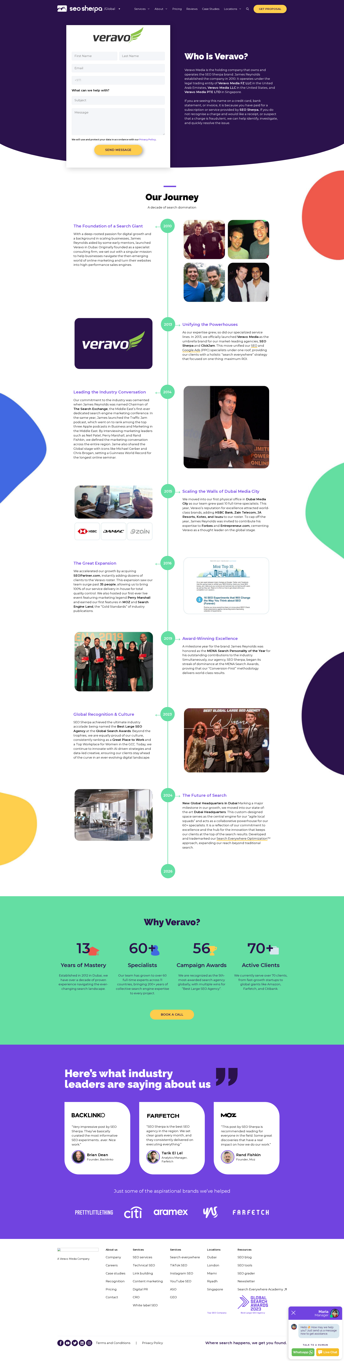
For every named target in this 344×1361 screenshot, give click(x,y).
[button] (247, 9)
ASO (173, 1289)
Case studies (115, 1273)
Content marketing (148, 1281)
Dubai (211, 1257)
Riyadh (212, 1281)
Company (113, 1257)
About (159, 9)
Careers (112, 1265)
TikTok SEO (178, 1265)
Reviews (191, 9)
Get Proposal (270, 9)
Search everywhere (185, 1257)
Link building (143, 1273)
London (213, 1265)
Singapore (215, 1289)
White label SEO (145, 1305)
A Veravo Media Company (73, 1258)
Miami (212, 1273)
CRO (136, 1297)
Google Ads (191, 350)
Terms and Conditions (113, 1343)
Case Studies (210, 9)
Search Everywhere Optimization (242, 838)
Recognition (115, 1281)
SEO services (142, 1257)
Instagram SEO (181, 1273)
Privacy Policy (147, 139)
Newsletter (246, 1281)
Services (139, 9)
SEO (254, 345)
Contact (112, 1297)
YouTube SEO (180, 1281)
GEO (173, 1297)
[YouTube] (60, 1343)
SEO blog (245, 1257)
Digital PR (140, 1289)
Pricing (177, 9)
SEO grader (246, 1273)
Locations (230, 9)
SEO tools (245, 1265)
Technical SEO (144, 1265)
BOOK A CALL (172, 1014)
